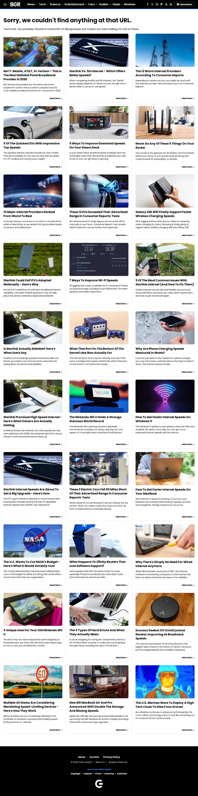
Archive (94, 757)
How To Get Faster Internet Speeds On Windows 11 (163, 419)
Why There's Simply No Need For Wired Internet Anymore (164, 564)
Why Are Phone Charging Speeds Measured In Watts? (160, 351)
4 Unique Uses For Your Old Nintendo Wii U (32, 632)
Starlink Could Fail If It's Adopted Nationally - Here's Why (27, 282)
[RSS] (171, 4)
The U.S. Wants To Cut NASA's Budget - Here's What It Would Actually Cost (31, 564)
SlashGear (122, 773)
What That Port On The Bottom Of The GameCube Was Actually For (96, 351)
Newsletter (186, 4)
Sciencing (109, 773)
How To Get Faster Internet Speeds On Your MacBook (163, 491)
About (81, 757)
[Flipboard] (161, 4)
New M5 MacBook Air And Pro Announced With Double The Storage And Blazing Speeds (96, 707)
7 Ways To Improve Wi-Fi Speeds (93, 280)
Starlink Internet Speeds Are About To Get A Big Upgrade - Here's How (31, 491)
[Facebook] (148, 4)
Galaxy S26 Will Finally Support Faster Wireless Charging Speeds (163, 214)
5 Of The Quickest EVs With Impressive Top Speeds (31, 145)
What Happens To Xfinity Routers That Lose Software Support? (97, 564)
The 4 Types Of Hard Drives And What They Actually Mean (97, 632)
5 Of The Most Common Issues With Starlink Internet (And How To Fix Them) (165, 282)
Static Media (85, 762)
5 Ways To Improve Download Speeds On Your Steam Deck (97, 145)
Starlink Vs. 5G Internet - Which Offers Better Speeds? (97, 73)
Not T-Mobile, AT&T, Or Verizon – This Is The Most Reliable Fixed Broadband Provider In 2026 (32, 75)
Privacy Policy (111, 757)
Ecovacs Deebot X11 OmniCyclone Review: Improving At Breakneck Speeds (160, 634)
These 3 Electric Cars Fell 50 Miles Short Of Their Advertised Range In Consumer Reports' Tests (98, 493)
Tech (42, 4)
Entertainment (74, 4)
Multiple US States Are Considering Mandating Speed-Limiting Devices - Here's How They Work (30, 707)
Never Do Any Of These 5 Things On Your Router (165, 145)
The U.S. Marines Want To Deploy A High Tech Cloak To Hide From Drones (165, 705)
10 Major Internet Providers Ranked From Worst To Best (29, 214)
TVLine (98, 773)
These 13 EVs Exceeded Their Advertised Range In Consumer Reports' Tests (98, 214)
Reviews (129, 4)
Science (55, 4)
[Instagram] (157, 4)
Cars (91, 4)
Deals (116, 4)
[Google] (166, 4)
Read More (55, 98)
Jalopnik (87, 773)
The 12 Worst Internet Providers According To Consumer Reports (160, 73)
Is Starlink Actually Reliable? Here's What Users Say (29, 351)
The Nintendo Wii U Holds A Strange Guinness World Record (95, 419)
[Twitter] (152, 4)
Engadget (75, 773)
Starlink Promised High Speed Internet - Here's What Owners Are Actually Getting (32, 421)
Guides (103, 4)
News (31, 4)
